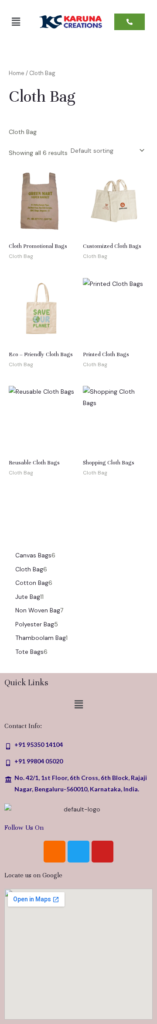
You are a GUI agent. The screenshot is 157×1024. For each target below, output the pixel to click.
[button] (15, 22)
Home (16, 73)
